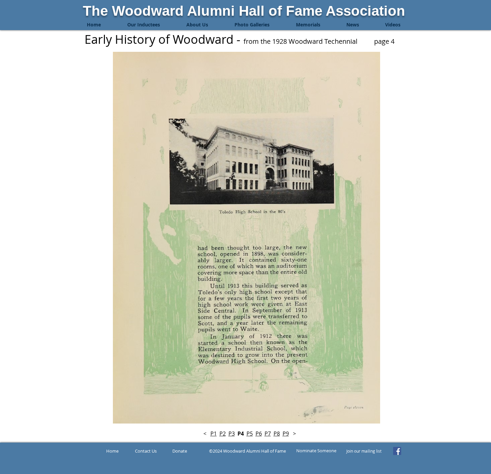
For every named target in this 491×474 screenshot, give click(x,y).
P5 (250, 433)
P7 (268, 433)
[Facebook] (397, 451)
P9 (286, 433)
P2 (222, 433)
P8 (277, 433)
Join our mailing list (363, 451)
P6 (259, 433)
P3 (231, 433)
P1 (213, 433)
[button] (143, 24)
